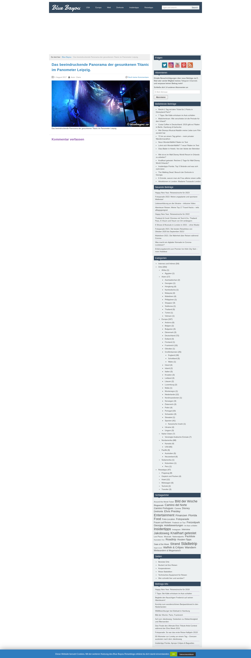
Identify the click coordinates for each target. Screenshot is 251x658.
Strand (175, 544)
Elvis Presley (172, 511)
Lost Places (158, 537)
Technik (165, 486)
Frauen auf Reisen (162, 522)
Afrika (164, 270)
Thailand (168, 309)
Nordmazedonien (172, 398)
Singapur (168, 303)
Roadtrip (171, 539)
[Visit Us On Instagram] (171, 65)
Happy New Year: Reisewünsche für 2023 (172, 193)
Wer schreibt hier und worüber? (171, 578)
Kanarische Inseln (175, 424)
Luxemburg (169, 385)
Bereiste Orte (163, 562)
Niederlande (170, 394)
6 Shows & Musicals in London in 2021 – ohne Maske (177, 225)
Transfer (165, 489)
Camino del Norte (176, 505)
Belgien (168, 326)
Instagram (176, 529)
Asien (164, 277)
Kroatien (168, 375)
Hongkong (169, 286)
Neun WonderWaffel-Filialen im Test (173, 142)
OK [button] (173, 654)
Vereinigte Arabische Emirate (177, 437)
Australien (169, 453)
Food (157, 519)
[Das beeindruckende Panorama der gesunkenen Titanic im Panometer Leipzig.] (101, 103)
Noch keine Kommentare (138, 77)
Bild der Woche (186, 501)
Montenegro (170, 391)
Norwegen (169, 401)
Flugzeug (165, 473)
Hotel (164, 479)
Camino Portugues (163, 508)
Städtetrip (189, 543)
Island (167, 368)
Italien (167, 371)
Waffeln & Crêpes (173, 547)
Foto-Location (168, 519)
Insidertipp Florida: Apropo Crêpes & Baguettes (174, 643)
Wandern (190, 547)
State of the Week (161, 544)
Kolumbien (169, 463)
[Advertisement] (125, 32)
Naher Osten (167, 434)
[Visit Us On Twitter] (164, 65)
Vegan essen (158, 548)
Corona (178, 508)
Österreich (169, 404)
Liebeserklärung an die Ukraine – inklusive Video (175, 203)
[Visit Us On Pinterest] (184, 65)
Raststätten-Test (159, 540)
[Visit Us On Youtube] (177, 65)
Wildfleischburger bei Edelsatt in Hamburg (172, 611)
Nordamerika (167, 440)
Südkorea (169, 306)
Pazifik (164, 450)
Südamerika (167, 460)
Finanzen (181, 515)
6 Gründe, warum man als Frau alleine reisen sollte (179, 178)
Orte (160, 267)
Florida (192, 515)
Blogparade (159, 505)
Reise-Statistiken (165, 572)
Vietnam (168, 316)
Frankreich (169, 345)
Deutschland (170, 335)
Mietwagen (166, 483)
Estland (168, 339)
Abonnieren (161, 97)
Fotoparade (182, 519)
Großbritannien (171, 352)
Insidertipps (134, 7)
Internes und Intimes (166, 264)
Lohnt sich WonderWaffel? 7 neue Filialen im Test (178, 145)
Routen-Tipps (184, 539)
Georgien (169, 283)
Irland (167, 365)
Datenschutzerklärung (186, 654)
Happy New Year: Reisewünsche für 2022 (172, 214)
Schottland (172, 358)
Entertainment (164, 515)
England (171, 355)
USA (88, 7)
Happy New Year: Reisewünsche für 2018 (172, 589)
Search (195, 7)
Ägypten (168, 273)
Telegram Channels (189, 81)
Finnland (168, 342)
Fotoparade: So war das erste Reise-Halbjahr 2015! (176, 632)
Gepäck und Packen (170, 476)
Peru (167, 466)
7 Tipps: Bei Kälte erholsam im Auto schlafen (176, 115)
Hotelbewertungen (173, 525)
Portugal (168, 411)
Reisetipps (148, 7)
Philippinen (169, 300)
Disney (186, 508)
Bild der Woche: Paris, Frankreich (169, 615)
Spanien (168, 421)
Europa (98, 7)
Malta (167, 388)
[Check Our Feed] (190, 65)
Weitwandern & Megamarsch (167, 550)
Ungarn (168, 430)
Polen (167, 407)
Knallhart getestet (183, 533)
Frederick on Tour (179, 523)
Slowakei (168, 417)
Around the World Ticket (164, 502)
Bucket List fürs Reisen (167, 565)
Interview (186, 529)
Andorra (168, 322)
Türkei (167, 313)
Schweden (169, 414)
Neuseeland (170, 457)
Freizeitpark (193, 522)
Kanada (168, 443)
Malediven (169, 296)
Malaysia (168, 293)
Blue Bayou (66, 7)
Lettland (168, 378)
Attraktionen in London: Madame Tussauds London (179, 181)
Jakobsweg (161, 533)
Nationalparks (178, 537)
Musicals (167, 537)
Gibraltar (168, 349)
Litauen (168, 381)
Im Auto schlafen (190, 526)
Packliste (190, 536)
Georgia (158, 525)
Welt (109, 7)
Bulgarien (169, 329)
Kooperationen (164, 568)
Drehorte (120, 7)
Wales (170, 362)
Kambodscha (170, 290)
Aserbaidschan (171, 280)
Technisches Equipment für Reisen (172, 575)
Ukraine (168, 427)
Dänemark (169, 332)
